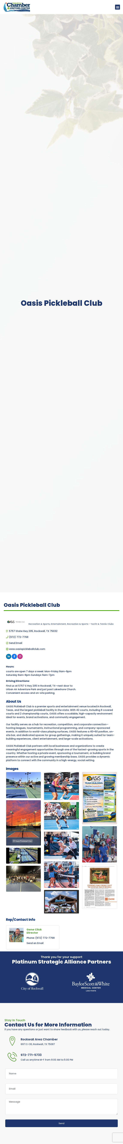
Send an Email (35, 943)
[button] (117, 7)
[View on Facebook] (14, 658)
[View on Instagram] (20, 658)
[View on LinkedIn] (8, 658)
